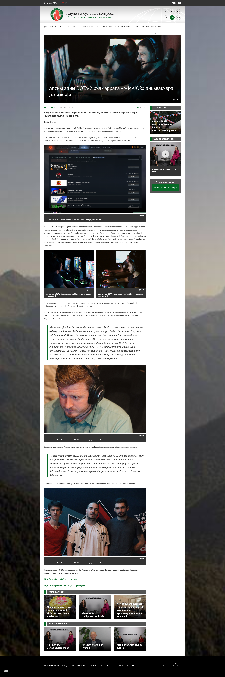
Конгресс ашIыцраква (113, 666)
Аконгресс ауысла (57, 27)
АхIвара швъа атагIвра (165, 187)
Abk (166, 18)
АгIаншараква (88, 27)
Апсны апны (49, 107)
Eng (172, 11)
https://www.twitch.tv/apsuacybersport (61, 579)
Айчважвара (156, 27)
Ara (178, 18)
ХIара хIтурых (127, 27)
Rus (166, 11)
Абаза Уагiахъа (74, 27)
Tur (178, 11)
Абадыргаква (68, 666)
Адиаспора (114, 27)
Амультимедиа (142, 27)
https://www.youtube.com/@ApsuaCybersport (64, 585)
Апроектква (101, 27)
